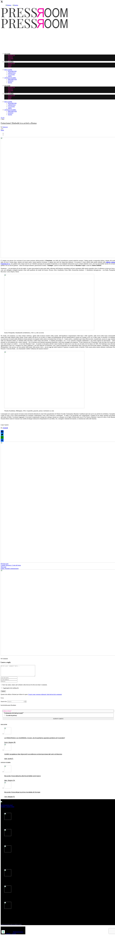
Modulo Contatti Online (7, 806)
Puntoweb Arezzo (18, 932)
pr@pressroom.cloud (7, 805)
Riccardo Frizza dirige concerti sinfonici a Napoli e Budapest (25, 912)
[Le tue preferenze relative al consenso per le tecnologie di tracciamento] (3, 932)
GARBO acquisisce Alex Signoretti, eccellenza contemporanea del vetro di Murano (33, 840)
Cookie (14, 933)
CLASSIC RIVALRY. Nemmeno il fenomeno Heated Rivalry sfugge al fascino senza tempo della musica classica (32, 857)
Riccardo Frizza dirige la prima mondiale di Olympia (22, 896)
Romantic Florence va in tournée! (16, 880)
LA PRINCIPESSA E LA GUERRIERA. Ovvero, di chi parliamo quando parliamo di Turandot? (34, 823)
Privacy (8, 933)
